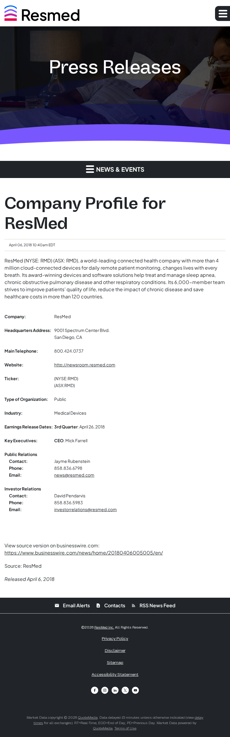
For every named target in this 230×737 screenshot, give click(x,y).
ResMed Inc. (104, 627)
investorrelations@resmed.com (85, 509)
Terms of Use (125, 728)
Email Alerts (72, 605)
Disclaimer (115, 650)
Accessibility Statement (115, 674)
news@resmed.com (74, 475)
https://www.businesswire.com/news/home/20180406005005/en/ (83, 552)
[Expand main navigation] (222, 13)
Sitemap (115, 662)
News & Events (119, 169)
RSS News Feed (153, 605)
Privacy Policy (115, 638)
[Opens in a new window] (94, 690)
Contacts (110, 605)
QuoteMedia (88, 717)
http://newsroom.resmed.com (84, 364)
